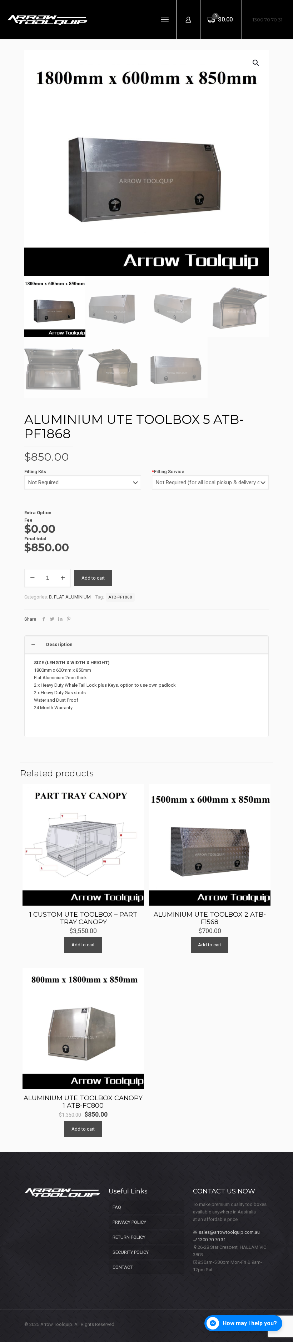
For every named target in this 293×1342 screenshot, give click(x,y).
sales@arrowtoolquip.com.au (229, 1232)
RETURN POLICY (129, 1237)
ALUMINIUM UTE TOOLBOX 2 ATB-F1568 (210, 918)
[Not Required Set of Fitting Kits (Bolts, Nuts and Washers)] (82, 486)
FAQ (117, 1207)
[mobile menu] (165, 20)
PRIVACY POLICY (129, 1222)
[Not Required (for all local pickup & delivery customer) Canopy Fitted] (210, 486)
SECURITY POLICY (131, 1252)
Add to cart (93, 578)
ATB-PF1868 (120, 597)
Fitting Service (168, 471)
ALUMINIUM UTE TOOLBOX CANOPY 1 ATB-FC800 (83, 1102)
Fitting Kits (35, 471)
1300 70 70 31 (267, 19)
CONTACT (123, 1267)
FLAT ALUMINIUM (72, 597)
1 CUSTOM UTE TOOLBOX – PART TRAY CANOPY (83, 918)
